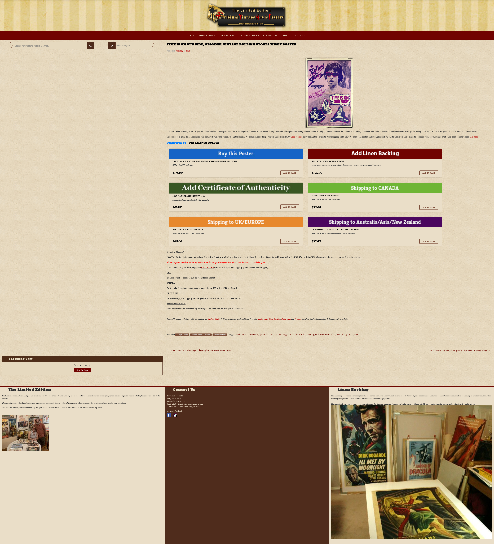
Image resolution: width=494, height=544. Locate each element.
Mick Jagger (283, 334)
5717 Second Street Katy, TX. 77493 (187, 406)
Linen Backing (227, 35)
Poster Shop (206, 35)
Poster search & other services (259, 35)
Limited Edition (214, 319)
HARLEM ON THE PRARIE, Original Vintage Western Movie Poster (459, 350)
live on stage (271, 334)
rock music (325, 334)
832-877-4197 (177, 398)
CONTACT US (207, 267)
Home (192, 35)
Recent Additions (220, 334)
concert (244, 334)
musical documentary (305, 334)
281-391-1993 (183, 401)
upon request (296, 136)
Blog (285, 35)
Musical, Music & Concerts (201, 334)
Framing (298, 319)
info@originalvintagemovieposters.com (187, 404)
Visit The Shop (82, 370)
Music (292, 334)
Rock (317, 334)
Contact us (298, 35)
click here (474, 136)
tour (356, 334)
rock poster (336, 334)
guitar (263, 334)
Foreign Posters (182, 334)
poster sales (263, 319)
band (238, 334)
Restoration (286, 319)
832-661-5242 (177, 396)
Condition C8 (176, 143)
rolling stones (347, 334)
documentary (253, 334)
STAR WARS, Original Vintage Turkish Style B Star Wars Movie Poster (200, 350)
